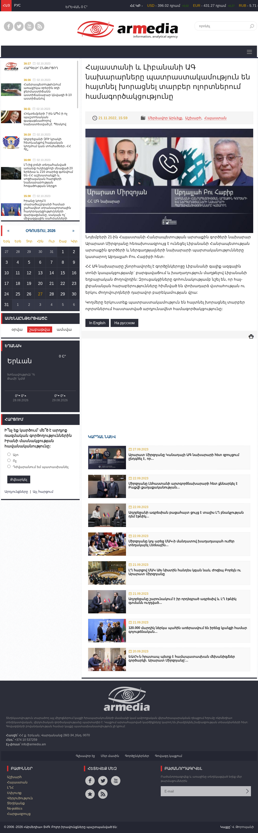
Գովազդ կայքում (168, 756)
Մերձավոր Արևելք (165, 118)
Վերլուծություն (20, 798)
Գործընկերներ (137, 756)
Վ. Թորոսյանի (243, 827)
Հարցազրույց (18, 814)
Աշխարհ (193, 118)
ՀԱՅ (6, 5)
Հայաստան (215, 118)
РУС (17, 5)
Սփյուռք (14, 793)
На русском (124, 323)
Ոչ (15, 461)
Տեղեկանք (16, 803)
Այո (15, 455)
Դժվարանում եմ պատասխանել (41, 467)
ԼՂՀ (10, 787)
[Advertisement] (169, 379)
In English (97, 323)
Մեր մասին (110, 756)
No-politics (14, 808)
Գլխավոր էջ (85, 756)
